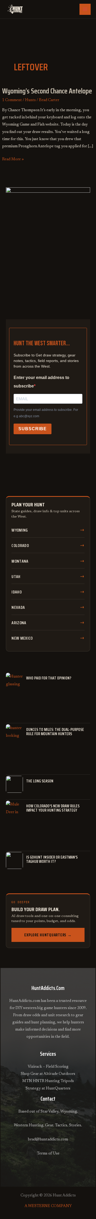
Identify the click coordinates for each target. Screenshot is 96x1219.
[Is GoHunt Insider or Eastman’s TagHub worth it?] (14, 860)
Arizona (18, 622)
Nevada (18, 607)
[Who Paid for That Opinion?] (14, 681)
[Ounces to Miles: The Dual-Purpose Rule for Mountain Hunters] (14, 732)
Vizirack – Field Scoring (48, 1067)
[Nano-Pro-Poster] (48, 242)
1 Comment (12, 100)
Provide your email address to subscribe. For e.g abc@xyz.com (46, 413)
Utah (15, 576)
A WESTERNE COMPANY (48, 1206)
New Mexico (22, 638)
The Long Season (39, 781)
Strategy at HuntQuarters (48, 1089)
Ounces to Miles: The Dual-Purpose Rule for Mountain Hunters (55, 731)
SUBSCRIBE (32, 429)
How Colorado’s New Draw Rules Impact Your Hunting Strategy (52, 808)
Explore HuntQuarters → (47, 935)
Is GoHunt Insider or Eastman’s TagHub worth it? (52, 859)
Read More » (13, 158)
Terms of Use (48, 1154)
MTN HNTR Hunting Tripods (48, 1081)
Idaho (16, 592)
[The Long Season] (14, 784)
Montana (19, 561)
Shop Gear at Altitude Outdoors (48, 1074)
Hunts (30, 100)
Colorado (20, 545)
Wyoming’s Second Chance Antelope (47, 91)
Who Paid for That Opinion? (48, 678)
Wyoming (19, 530)
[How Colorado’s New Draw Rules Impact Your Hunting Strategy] (14, 809)
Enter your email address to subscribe (41, 381)
